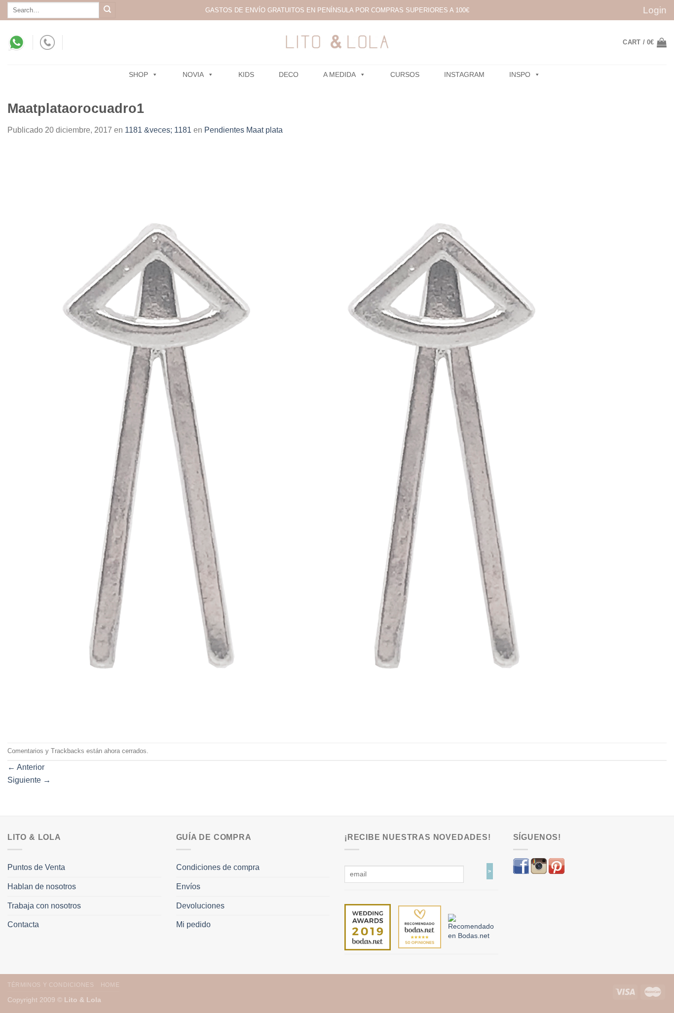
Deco (289, 74)
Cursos (404, 74)
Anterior (25, 767)
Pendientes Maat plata (243, 130)
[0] (367, 927)
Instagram (464, 74)
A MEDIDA (339, 74)
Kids (246, 74)
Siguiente (29, 780)
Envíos (188, 886)
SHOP (138, 74)
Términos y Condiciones (50, 984)
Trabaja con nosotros (44, 906)
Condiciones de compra (218, 867)
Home (110, 984)
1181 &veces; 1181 (158, 130)
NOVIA (193, 74)
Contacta (23, 924)
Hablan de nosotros (41, 886)
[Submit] (107, 10)
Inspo (519, 74)
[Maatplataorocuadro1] (298, 438)
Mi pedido (193, 924)
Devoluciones (200, 906)
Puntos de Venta (36, 867)
